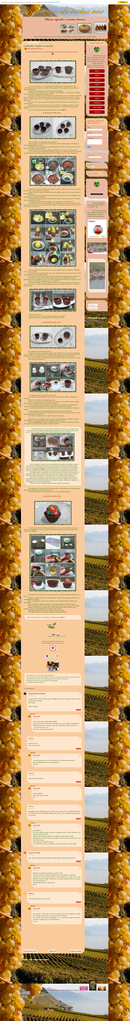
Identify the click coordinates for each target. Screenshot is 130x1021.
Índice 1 (97, 71)
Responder (79, 709)
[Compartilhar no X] (50, 657)
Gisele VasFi (36, 716)
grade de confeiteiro (40, 469)
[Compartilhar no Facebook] (47, 657)
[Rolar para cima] (128, 1010)
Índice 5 (97, 89)
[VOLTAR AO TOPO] (127, 1017)
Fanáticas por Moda (34, 853)
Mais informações (55, 2)
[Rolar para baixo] (128, 1015)
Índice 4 (97, 84)
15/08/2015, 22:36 (36, 718)
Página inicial (53, 951)
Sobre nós (97, 112)
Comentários (93, 308)
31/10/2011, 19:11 (31, 695)
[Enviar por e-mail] (54, 657)
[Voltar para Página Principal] (128, 1013)
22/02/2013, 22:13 (31, 775)
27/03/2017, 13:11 (31, 895)
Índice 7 (97, 98)
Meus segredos (97, 107)
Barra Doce (38, 422)
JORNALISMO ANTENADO (36, 693)
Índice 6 (97, 93)
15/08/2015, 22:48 (36, 827)
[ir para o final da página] (127, 1019)
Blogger (76, 1018)
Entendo (123, 2)
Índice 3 (64, 110)
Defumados (97, 103)
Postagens (92, 305)
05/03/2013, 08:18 (31, 808)
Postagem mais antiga (75, 951)
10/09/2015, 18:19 (31, 854)
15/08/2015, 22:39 (36, 757)
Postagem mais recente (30, 951)
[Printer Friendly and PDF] (56, 636)
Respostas (32, 713)
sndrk (64, 1018)
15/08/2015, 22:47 (36, 790)
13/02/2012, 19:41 (31, 740)
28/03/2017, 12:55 (36, 910)
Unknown (31, 893)
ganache (33, 145)
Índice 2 (97, 75)
